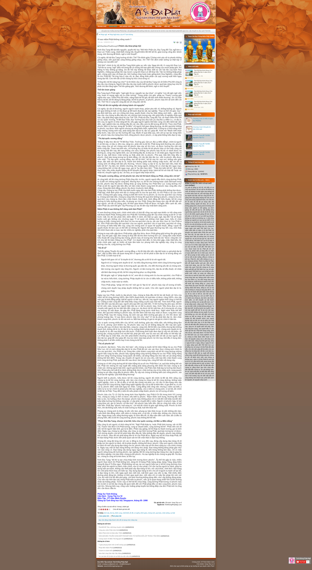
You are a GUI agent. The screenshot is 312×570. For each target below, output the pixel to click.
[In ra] (177, 42)
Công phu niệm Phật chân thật (109, 530)
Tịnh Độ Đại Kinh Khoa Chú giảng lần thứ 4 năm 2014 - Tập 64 (203, 72)
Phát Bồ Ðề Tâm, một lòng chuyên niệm (112, 527)
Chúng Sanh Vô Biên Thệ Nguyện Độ (111, 539)
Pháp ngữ (113, 26)
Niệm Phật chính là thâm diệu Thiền (110, 533)
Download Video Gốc (143, 26)
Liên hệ (167, 26)
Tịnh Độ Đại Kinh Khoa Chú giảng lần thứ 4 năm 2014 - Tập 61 (203, 103)
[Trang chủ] (97, 34)
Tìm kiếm (158, 26)
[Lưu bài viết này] (181, 42)
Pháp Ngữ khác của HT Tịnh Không (121, 34)
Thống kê (176, 26)
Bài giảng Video (126, 26)
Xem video (190, 78)
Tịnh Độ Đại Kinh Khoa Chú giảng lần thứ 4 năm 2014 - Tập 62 (203, 93)
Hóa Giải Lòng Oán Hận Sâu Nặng (110, 553)
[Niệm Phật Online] (199, 62)
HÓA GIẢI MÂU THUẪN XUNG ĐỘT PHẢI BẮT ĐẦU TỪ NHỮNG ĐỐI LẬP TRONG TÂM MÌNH (129, 536)
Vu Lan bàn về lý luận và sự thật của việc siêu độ (115, 556)
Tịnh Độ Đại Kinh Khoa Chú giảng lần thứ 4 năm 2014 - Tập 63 (203, 82)
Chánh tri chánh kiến (105, 550)
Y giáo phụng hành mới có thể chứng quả (112, 545)
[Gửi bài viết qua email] (174, 42)
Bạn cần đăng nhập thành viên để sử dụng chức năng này (118, 520)
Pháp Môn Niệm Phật (106, 548)
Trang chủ (102, 26)
